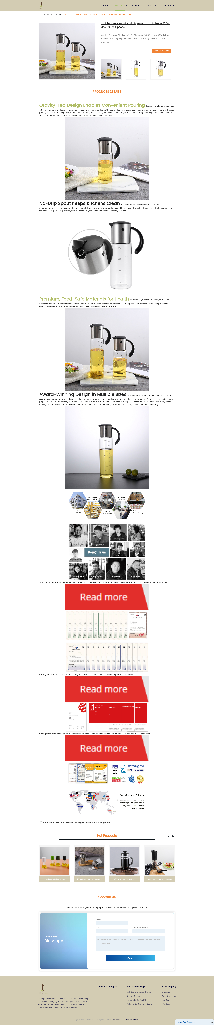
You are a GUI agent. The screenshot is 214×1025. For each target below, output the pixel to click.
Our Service (167, 1004)
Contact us (150, 5)
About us (168, 5)
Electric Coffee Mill (135, 996)
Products (120, 5)
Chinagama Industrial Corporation (125, 1019)
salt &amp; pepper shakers (139, 992)
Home (105, 5)
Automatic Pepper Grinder (80, 822)
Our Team (166, 1000)
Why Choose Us (169, 996)
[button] (168, 836)
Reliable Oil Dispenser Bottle (139, 1004)
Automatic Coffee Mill (136, 1000)
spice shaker (49, 822)
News (134, 5)
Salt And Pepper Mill (101, 822)
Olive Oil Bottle (61, 822)
